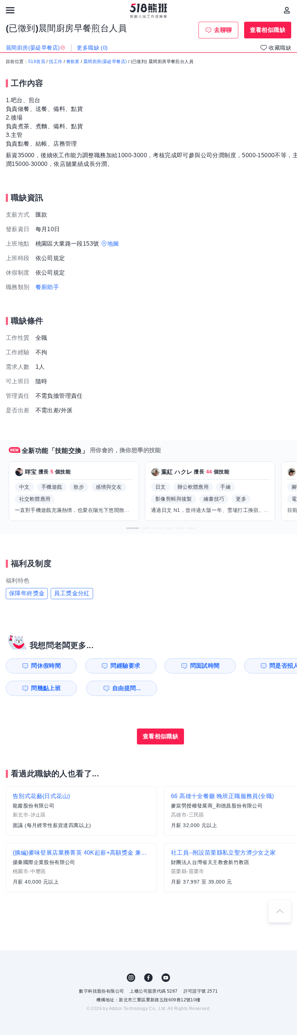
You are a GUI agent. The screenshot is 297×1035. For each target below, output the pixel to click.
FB (148, 977)
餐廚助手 (47, 287)
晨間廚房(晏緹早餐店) (105, 61)
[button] (132, 528)
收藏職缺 (280, 48)
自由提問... (126, 688)
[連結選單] (10, 10)
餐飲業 (73, 61)
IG (131, 977)
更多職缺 (92, 48)
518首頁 (36, 61)
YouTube (166, 977)
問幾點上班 (46, 688)
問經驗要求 (125, 666)
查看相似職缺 (267, 30)
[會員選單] (287, 10)
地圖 (113, 244)
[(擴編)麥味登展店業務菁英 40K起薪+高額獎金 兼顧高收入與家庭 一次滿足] (81, 867)
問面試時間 (205, 666)
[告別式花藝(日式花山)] (81, 811)
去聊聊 (223, 30)
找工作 (55, 61)
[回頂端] (279, 911)
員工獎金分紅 (71, 593)
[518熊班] (148, 11)
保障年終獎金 (27, 593)
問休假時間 (46, 666)
